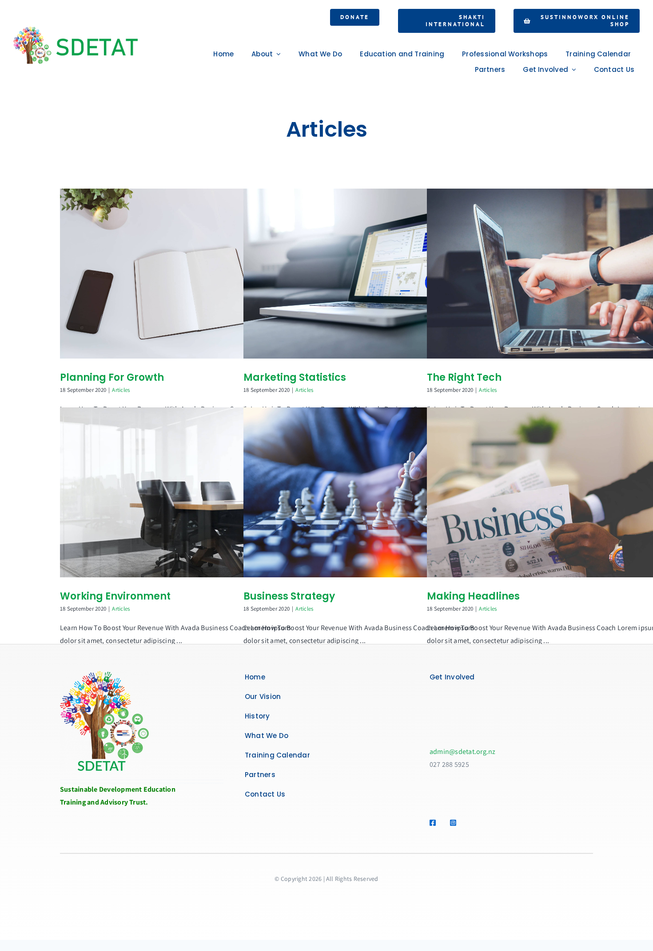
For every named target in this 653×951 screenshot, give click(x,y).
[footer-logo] (104, 674)
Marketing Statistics (294, 377)
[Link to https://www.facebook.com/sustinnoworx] (435, 822)
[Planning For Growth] (189, 274)
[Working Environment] (189, 492)
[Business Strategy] (372, 492)
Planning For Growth (112, 377)
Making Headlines (473, 596)
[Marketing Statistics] (372, 274)
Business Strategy (289, 596)
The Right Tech (464, 377)
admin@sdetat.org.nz (463, 751)
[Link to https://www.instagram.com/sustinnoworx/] (455, 822)
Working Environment (115, 596)
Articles (121, 390)
